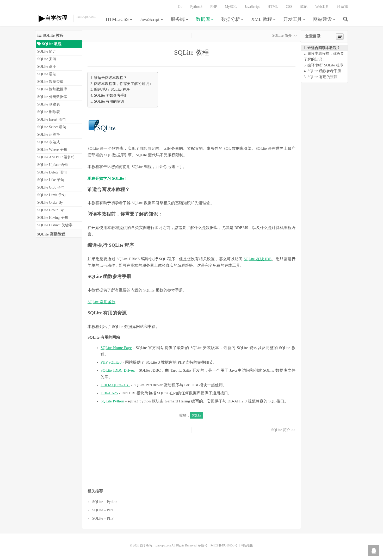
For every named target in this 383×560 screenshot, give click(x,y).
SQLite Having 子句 (52, 218)
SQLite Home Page (116, 348)
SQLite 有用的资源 (109, 101)
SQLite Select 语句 (51, 127)
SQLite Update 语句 (52, 165)
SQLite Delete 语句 (52, 172)
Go (180, 7)
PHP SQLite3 (111, 362)
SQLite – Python (104, 502)
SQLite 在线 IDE (257, 259)
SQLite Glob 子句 (51, 187)
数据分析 (230, 19)
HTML (273, 7)
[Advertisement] (191, 460)
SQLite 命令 (46, 67)
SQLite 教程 (51, 44)
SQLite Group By (50, 210)
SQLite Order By (50, 202)
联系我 (342, 7)
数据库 (203, 19)
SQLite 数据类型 (50, 82)
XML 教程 (261, 19)
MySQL (231, 7)
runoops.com (163, 545)
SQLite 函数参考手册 (111, 95)
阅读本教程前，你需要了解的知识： (123, 84)
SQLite (196, 415)
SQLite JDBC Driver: (118, 370)
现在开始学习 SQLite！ (108, 178)
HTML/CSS (117, 19)
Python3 (196, 7)
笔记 (303, 7)
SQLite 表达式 (48, 142)
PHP (213, 7)
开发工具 (292, 19)
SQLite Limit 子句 (51, 195)
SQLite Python (112, 401)
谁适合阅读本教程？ (110, 78)
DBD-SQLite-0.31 (115, 385)
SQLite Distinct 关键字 (54, 225)
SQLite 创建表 (48, 104)
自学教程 (53, 18)
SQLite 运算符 (48, 134)
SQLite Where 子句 (52, 150)
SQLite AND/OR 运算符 (56, 157)
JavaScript (149, 19)
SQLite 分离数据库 (52, 97)
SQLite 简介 (46, 51)
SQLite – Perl (102, 510)
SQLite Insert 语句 (51, 119)
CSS (289, 7)
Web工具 (322, 7)
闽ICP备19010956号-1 (225, 545)
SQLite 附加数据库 (52, 89)
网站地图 (247, 545)
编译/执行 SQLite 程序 (112, 89)
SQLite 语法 (46, 74)
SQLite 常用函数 (101, 302)
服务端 (178, 19)
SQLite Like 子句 (50, 180)
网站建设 (322, 19)
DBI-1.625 (109, 393)
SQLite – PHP (103, 518)
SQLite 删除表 (48, 112)
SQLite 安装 (46, 59)
